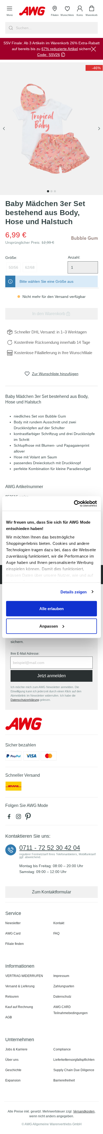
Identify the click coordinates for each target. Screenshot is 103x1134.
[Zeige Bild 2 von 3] (51, 191)
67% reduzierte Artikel (59, 49)
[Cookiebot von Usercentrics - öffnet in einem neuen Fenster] (74, 503)
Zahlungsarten (63, 986)
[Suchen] (10, 28)
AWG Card (13, 933)
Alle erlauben (51, 608)
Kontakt (58, 923)
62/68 (30, 267)
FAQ (56, 933)
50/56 (13, 267)
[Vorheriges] (4, 128)
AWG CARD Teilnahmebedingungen (70, 1010)
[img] (94, 68)
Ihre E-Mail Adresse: (25, 653)
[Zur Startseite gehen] (32, 11)
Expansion (13, 1080)
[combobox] (56, 28)
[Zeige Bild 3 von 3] (55, 191)
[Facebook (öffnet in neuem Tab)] (10, 818)
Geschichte (13, 1070)
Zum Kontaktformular (51, 892)
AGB (8, 1017)
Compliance (62, 1049)
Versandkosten (84, 1111)
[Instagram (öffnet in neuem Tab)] (19, 818)
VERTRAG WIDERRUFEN (24, 976)
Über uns (11, 1060)
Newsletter (13, 923)
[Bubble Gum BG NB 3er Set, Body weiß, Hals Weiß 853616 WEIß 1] (51, 128)
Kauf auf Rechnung (19, 1007)
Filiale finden (14, 944)
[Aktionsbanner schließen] (93, 49)
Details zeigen (73, 591)
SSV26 (54, 55)
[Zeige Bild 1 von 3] (48, 191)
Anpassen (48, 626)
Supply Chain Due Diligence (73, 1070)
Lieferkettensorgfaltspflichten (74, 1060)
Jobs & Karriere (16, 1049)
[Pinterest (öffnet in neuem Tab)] (28, 818)
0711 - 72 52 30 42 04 (49, 848)
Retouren (12, 996)
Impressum (61, 976)
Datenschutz (62, 996)
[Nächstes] (99, 128)
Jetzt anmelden (51, 676)
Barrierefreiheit (64, 1080)
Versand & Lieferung (20, 986)
